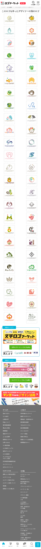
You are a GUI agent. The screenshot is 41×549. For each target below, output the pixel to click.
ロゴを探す (9, 7)
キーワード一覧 (24, 489)
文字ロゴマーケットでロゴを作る (21, 347)
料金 (17, 546)
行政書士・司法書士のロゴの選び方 (26, 534)
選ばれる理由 (6, 428)
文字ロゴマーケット (8, 467)
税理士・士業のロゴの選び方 (24, 520)
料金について (6, 422)
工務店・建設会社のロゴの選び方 (25, 538)
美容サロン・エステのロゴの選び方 (26, 525)
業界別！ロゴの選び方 (8, 488)
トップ (3, 7)
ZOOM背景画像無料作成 (9, 461)
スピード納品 (23, 433)
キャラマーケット (7, 464)
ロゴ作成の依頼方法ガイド (24, 503)
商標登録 (5, 431)
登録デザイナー (7, 433)
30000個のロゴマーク (26, 413)
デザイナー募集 (24, 495)
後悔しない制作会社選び (9, 474)
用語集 (4, 486)
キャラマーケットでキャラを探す (21, 380)
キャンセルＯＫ (24, 431)
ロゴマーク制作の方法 (8, 480)
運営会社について (25, 479)
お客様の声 (25, 546)
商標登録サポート (25, 442)
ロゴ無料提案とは (23, 498)
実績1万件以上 (24, 436)
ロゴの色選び (6, 454)
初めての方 (10, 546)
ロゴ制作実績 (6, 445)
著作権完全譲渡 (24, 422)
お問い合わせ (6, 442)
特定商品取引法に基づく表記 (25, 482)
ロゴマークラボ (7, 471)
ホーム (3, 546)
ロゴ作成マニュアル (8, 448)
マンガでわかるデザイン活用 (7, 457)
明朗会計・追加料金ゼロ (26, 419)
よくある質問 (6, 436)
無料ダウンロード (7, 451)
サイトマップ (23, 492)
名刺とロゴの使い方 (23, 511)
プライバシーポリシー (26, 486)
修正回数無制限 (24, 428)
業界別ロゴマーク (7, 439)
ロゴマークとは (7, 477)
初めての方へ (6, 413)
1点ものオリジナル (25, 425)
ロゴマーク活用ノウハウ (9, 483)
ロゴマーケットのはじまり (25, 475)
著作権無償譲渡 (7, 425)
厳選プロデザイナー (25, 416)
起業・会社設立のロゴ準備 (25, 507)
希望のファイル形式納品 (26, 439)
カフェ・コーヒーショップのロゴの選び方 (27, 529)
